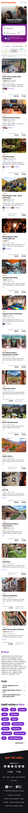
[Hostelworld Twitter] (8, 766)
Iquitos (5, 719)
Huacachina (6, 733)
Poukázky (6, 802)
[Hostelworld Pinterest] (19, 766)
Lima (13, 709)
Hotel (4, 593)
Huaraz (14, 719)
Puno (4, 714)
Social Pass (14, 780)
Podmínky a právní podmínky (11, 798)
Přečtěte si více (11, 56)
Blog (4, 777)
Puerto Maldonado (15, 738)
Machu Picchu (19, 733)
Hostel (4, 74)
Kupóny (22, 798)
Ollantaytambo (17, 724)
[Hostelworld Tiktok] (23, 766)
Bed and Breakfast (20, 777)
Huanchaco (16, 728)
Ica (4, 738)
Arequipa (22, 709)
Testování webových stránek (17, 802)
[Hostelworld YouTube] (16, 766)
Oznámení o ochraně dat (14, 795)
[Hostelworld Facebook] (5, 766)
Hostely (8, 777)
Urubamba (14, 714)
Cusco (5, 709)
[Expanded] (3, 46)
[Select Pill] (21, 2)
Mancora (5, 724)
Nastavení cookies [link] (18, 805)
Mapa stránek (9, 805)
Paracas (5, 728)
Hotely (13, 777)
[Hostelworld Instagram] (12, 766)
